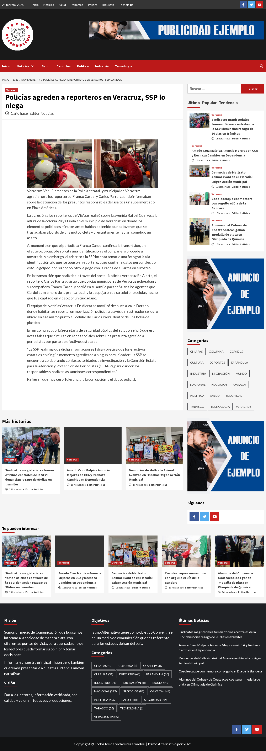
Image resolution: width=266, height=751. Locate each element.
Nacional (198, 384)
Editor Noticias (42, 113)
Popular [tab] (209, 102)
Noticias (48, 4)
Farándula (239, 362)
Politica (197, 395)
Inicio (35, 4)
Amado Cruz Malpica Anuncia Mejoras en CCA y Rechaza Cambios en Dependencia (88, 474)
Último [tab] (193, 102)
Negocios (219, 384)
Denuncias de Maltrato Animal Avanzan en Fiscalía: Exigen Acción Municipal (154, 474)
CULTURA (197, 362)
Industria (108, 4)
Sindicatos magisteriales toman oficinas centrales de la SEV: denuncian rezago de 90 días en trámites (217, 634)
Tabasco (197, 406)
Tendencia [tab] (228, 102)
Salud (62, 4)
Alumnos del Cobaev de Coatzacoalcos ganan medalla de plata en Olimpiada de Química (219, 681)
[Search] (261, 66)
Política (92, 4)
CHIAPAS (196, 351)
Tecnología (126, 4)
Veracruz (11, 90)
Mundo (241, 373)
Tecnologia (220, 406)
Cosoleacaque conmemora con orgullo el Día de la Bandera (232, 203)
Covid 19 (236, 351)
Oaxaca (239, 384)
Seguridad (234, 395)
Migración (221, 373)
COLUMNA (216, 351)
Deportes (77, 4)
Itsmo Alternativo (162, 744)
